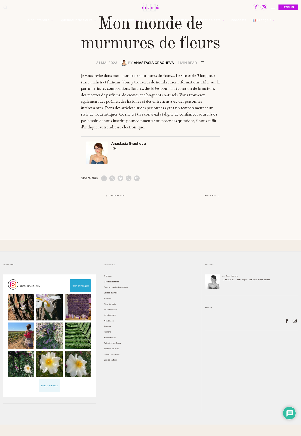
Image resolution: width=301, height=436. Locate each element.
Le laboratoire (110, 315)
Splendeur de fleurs (112, 343)
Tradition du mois (111, 348)
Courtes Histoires (111, 282)
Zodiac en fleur (110, 360)
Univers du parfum (112, 354)
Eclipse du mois (111, 293)
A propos (108, 276)
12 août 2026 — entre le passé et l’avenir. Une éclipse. (246, 280)
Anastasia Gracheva (154, 63)
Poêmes (107, 326)
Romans (107, 332)
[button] (21, 307)
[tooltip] (256, 7)
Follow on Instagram (80, 286)
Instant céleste (110, 309)
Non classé (109, 321)
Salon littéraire (110, 337)
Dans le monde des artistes (116, 287)
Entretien (107, 298)
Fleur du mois (110, 304)
